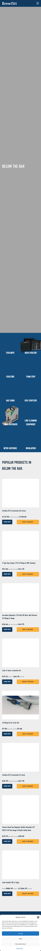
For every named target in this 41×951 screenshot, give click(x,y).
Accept (20, 933)
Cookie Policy (19, 948)
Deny (20, 939)
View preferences (20, 944)
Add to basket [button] (27, 522)
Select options (27, 682)
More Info (7, 522)
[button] (38, 917)
